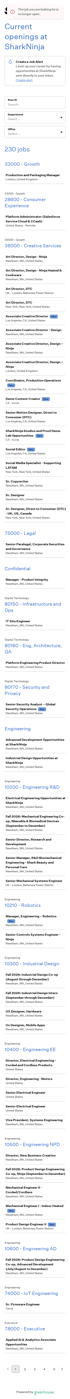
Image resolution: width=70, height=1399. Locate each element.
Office (11, 129)
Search (12, 100)
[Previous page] (8, 1369)
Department (15, 114)
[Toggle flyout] (61, 117)
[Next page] (62, 1369)
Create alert (24, 80)
